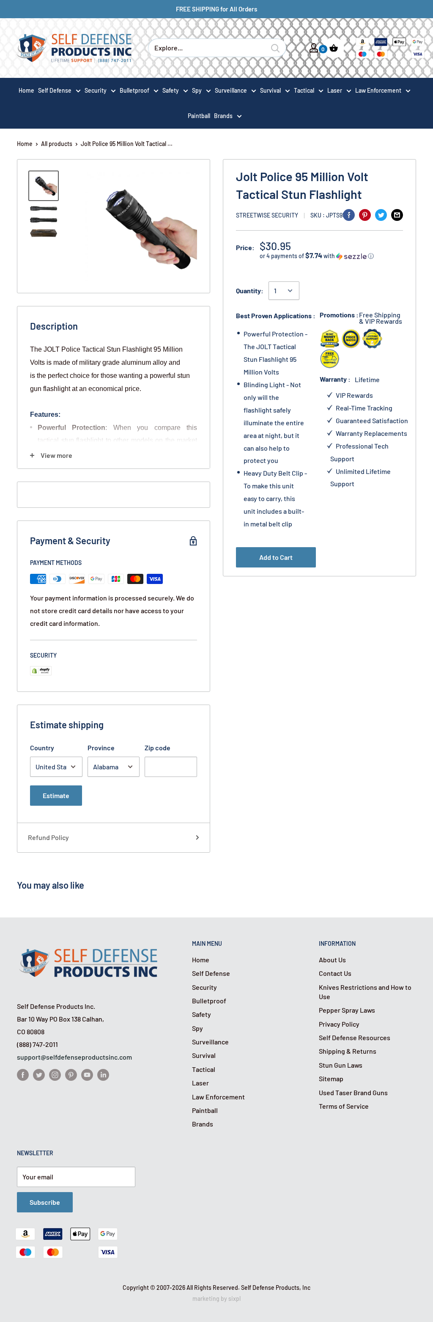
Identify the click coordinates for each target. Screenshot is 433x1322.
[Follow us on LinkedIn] (103, 1074)
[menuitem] (59, 90)
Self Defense (54, 90)
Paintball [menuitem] (199, 115)
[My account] (314, 47)
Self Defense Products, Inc (275, 1287)
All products (56, 143)
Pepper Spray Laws (347, 1010)
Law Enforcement (378, 90)
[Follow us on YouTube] (87, 1074)
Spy (197, 90)
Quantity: (249, 290)
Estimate (56, 795)
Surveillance (231, 90)
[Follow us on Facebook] (23, 1074)
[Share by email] (397, 214)
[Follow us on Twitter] (39, 1074)
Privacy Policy (339, 1024)
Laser (334, 90)
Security (96, 90)
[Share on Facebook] (349, 214)
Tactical (304, 90)
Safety (170, 90)
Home (25, 143)
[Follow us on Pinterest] (71, 1074)
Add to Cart (276, 557)
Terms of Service (344, 1106)
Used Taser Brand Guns (353, 1092)
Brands (223, 115)
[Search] (275, 48)
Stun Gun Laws (340, 1065)
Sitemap (331, 1078)
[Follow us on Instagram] (55, 1074)
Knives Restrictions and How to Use (365, 991)
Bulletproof (134, 90)
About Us (332, 960)
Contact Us (335, 973)
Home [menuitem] (26, 90)
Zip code (157, 748)
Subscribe (45, 1202)
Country (42, 748)
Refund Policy (48, 837)
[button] (331, 255)
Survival (270, 90)
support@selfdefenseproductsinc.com (74, 1057)
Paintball (205, 1110)
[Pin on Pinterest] (365, 214)
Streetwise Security (267, 215)
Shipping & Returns (347, 1051)
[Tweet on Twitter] (381, 214)
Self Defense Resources (354, 1037)
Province (101, 748)
